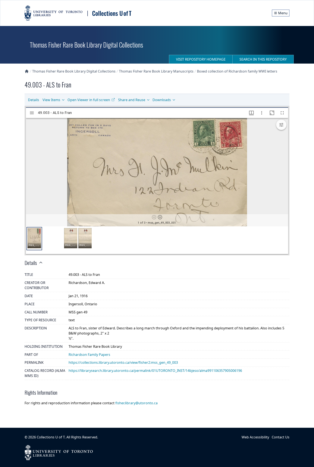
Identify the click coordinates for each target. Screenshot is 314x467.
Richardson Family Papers (89, 354)
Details (33, 99)
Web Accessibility (255, 437)
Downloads (162, 99)
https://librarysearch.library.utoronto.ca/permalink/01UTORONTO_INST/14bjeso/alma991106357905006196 (155, 370)
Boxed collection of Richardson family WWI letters (237, 71)
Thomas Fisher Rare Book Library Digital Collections (74, 71)
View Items (51, 99)
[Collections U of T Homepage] (27, 71)
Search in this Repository (263, 59)
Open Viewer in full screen (88, 99)
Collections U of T (51, 437)
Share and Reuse (131, 99)
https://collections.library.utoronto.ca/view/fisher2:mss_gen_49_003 (123, 362)
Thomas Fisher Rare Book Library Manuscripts (156, 71)
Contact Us (280, 437)
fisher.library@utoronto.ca (136, 403)
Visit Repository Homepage (201, 59)
